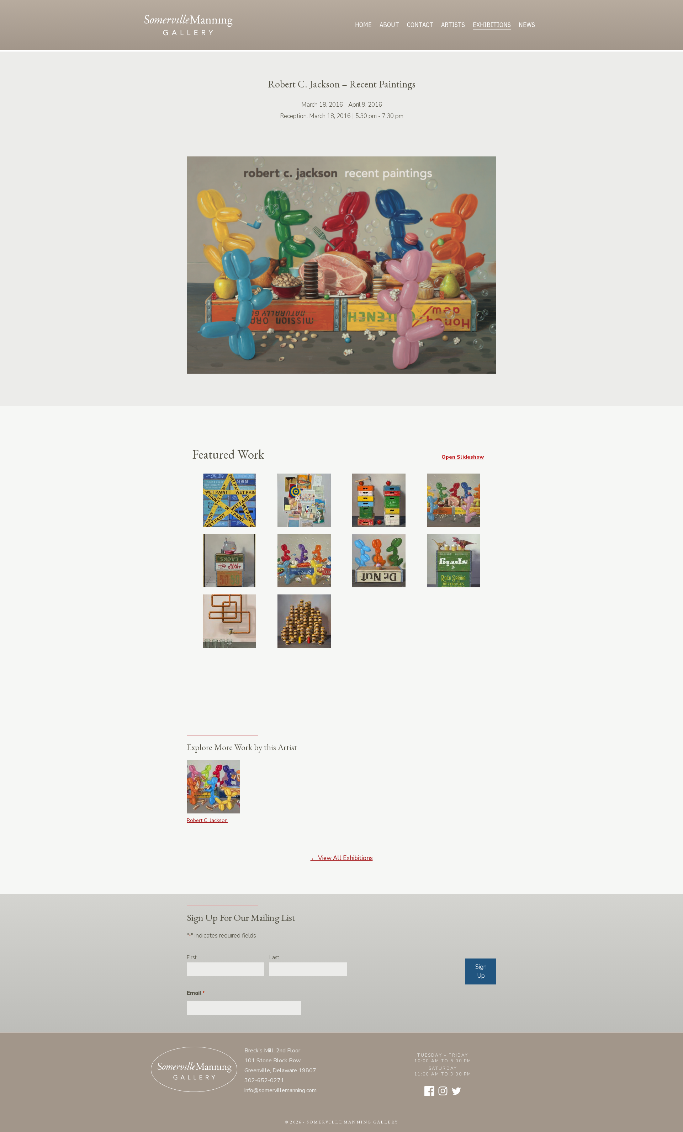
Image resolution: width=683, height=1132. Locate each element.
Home (363, 25)
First (192, 957)
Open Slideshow (462, 456)
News (527, 25)
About (389, 25)
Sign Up (481, 971)
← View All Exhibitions (342, 858)
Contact (420, 25)
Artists (453, 25)
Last (274, 957)
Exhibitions (492, 25)
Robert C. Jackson (207, 820)
